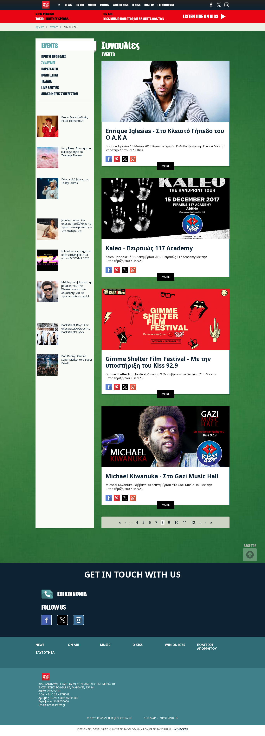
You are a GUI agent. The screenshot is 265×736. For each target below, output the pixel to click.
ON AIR (73, 645)
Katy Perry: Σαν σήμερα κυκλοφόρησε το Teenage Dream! (76, 151)
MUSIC (105, 645)
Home (59, 5)
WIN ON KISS (175, 645)
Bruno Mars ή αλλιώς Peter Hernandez (74, 119)
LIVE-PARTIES (50, 87)
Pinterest (117, 159)
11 (185, 522)
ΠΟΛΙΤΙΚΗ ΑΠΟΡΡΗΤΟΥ (207, 647)
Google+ (133, 159)
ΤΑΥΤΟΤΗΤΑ (45, 652)
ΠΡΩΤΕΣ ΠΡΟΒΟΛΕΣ (53, 56)
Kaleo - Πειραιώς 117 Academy (149, 248)
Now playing (45, 14)
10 (176, 522)
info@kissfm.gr (56, 705)
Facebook (211, 5)
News (68, 5)
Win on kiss (120, 5)
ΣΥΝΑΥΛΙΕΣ (48, 63)
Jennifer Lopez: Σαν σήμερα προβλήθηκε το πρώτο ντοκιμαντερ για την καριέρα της (76, 225)
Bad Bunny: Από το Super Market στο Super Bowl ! (76, 359)
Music (92, 5)
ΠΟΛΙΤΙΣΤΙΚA (49, 75)
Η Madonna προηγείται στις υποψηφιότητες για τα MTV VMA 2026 (76, 254)
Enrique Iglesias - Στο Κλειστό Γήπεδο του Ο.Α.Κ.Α (165, 134)
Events (104, 5)
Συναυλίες (70, 27)
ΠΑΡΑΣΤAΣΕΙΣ (49, 69)
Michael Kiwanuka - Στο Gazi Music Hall (162, 476)
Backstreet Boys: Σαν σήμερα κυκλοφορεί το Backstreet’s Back (75, 328)
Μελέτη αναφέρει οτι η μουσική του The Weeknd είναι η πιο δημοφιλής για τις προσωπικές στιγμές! (76, 289)
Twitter (219, 5)
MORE (166, 166)
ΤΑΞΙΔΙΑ (46, 81)
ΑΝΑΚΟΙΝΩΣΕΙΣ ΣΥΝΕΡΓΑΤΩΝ (59, 94)
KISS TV (149, 5)
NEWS (40, 645)
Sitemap (150, 718)
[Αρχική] (46, 5)
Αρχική (40, 27)
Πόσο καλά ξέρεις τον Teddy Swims (75, 181)
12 (193, 522)
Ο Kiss (136, 5)
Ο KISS (137, 645)
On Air (80, 5)
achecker (181, 729)
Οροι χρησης (169, 718)
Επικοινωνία (166, 5)
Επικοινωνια (72, 594)
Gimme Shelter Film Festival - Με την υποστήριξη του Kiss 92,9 (158, 362)
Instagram (226, 5)
